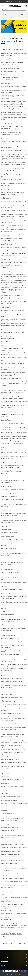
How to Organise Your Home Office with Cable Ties (14, 15)
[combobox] (14, 9)
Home (2, 13)
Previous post (7, 944)
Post (7, 13)
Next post (22, 944)
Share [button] (4, 936)
